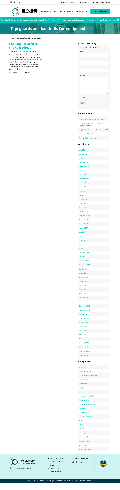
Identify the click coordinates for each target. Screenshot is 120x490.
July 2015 (82, 326)
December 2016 (84, 261)
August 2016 (83, 277)
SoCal (81, 425)
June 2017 (82, 236)
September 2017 (84, 224)
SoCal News (83, 429)
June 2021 (82, 170)
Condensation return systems (89, 375)
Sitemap (52, 465)
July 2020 (82, 175)
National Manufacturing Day (88, 404)
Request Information (100, 11)
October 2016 (83, 269)
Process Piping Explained (87, 138)
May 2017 (82, 240)
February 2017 (84, 252)
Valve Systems (84, 441)
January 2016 (83, 302)
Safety (81, 420)
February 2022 (84, 162)
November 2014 (84, 355)
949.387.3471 (85, 458)
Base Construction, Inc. (40, 481)
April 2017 (82, 244)
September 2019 (84, 179)
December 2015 (84, 306)
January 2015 (83, 347)
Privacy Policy (54, 468)
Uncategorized (84, 433)
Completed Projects (56, 458)
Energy (81, 388)
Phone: (102, 2)
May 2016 (82, 289)
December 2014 (84, 351)
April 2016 (82, 294)
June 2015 (82, 330)
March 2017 (83, 248)
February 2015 (84, 343)
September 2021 (84, 166)
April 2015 (82, 335)
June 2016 (82, 285)
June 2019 (82, 183)
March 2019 (83, 191)
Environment (83, 392)
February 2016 (84, 298)
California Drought (85, 371)
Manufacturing (84, 400)
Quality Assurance (85, 416)
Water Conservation (85, 449)
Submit (83, 104)
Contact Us (79, 11)
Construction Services (48, 11)
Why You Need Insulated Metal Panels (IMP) (93, 130)
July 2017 (82, 232)
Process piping (84, 412)
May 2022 (82, 158)
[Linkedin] (15, 2)
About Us (62, 11)
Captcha (82, 97)
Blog (72, 2)
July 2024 (82, 150)
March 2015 (83, 339)
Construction (83, 379)
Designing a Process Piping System (91, 119)
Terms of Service (55, 472)
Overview (82, 408)
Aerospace (82, 367)
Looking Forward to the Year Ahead (23, 45)
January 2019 (83, 195)
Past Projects (82, 2)
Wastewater (83, 445)
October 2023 (83, 154)
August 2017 (83, 228)
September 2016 (84, 273)
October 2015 (83, 314)
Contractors (83, 384)
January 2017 (83, 257)
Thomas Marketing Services (83, 481)
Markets (70, 11)
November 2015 (84, 310)
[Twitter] (19, 2)
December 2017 (84, 216)
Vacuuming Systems (86, 437)
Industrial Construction (86, 396)
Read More (27, 72)
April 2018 (82, 207)
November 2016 (84, 265)
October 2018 (83, 199)
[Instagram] (11, 2)
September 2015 (84, 318)
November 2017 (84, 220)
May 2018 (82, 203)
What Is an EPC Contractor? (88, 134)
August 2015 (83, 322)
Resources (63, 2)
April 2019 (82, 187)
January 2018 (83, 211)
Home (12, 38)
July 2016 (82, 281)
